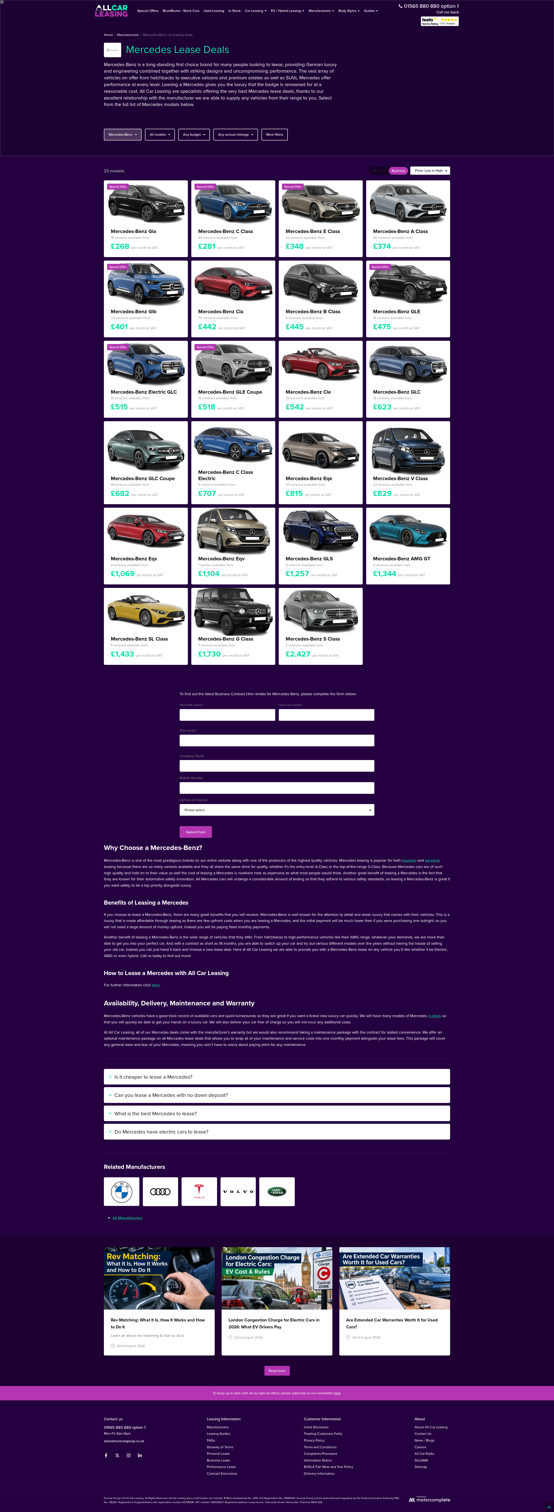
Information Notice (318, 1460)
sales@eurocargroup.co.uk (124, 1441)
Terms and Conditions (320, 1447)
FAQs (211, 1440)
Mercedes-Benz (120, 134)
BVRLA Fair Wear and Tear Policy (328, 1466)
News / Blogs (424, 1440)
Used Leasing (214, 10)
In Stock (235, 10)
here (155, 985)
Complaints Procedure (320, 1453)
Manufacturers (218, 1427)
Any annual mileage (233, 134)
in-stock (434, 1015)
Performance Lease (221, 1466)
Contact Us (423, 1433)
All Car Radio (424, 1453)
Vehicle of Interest (193, 800)
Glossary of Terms (220, 1447)
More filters (274, 134)
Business (398, 170)
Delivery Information (319, 1473)
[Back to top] (549, 1507)
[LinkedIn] (139, 1456)
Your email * (189, 730)
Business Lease (218, 1460)
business (409, 860)
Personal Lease (218, 1453)
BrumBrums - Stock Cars (181, 10)
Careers (420, 1447)
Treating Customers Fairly (323, 1433)
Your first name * (192, 704)
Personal (379, 170)
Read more (277, 1370)
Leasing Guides (218, 1433)
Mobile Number (191, 777)
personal (432, 860)
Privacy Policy (314, 1440)
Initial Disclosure (316, 1427)
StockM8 (421, 1460)
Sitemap (421, 1466)
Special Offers (147, 10)
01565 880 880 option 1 (124, 1427)
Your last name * (291, 704)
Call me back (447, 12)
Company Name (192, 756)
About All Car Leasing (431, 1427)
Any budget (192, 134)
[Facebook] (106, 1456)
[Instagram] (128, 1456)
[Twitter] (117, 1456)
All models (158, 134)
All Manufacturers (127, 1217)
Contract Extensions (222, 1473)
